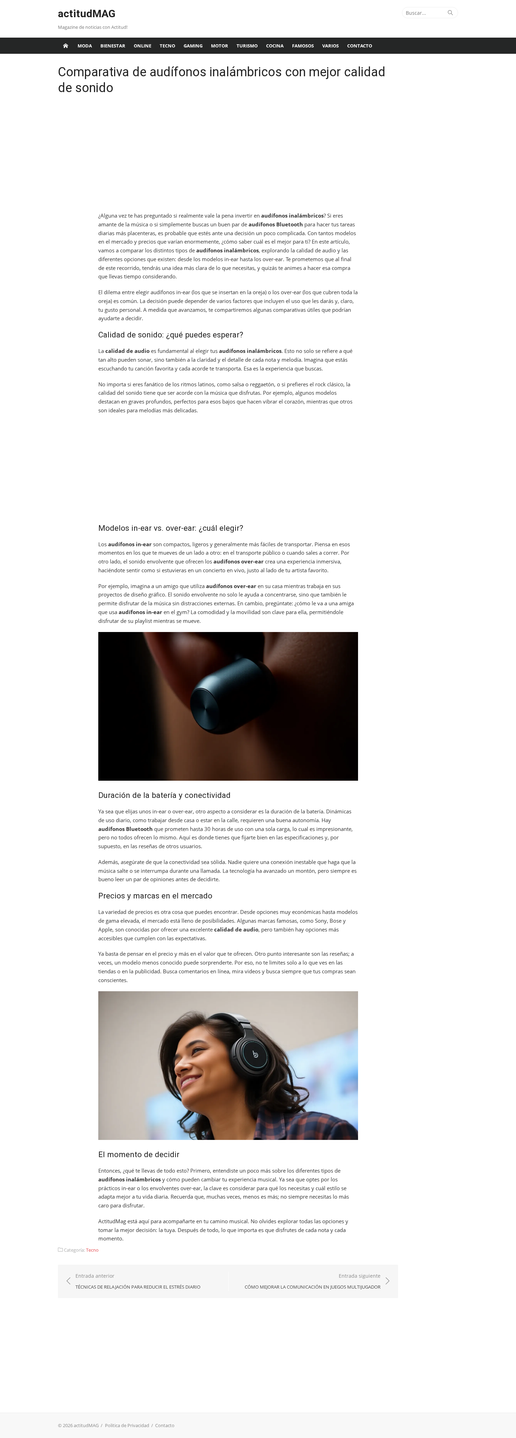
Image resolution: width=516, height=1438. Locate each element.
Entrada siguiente (313, 1281)
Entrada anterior (137, 1281)
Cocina (275, 46)
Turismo (247, 46)
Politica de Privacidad (127, 1425)
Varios (330, 46)
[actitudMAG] (65, 46)
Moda (85, 46)
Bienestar (112, 46)
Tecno (167, 46)
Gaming (193, 46)
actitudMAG (86, 13)
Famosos (303, 46)
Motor (219, 46)
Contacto (359, 46)
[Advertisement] (228, 155)
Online (142, 46)
